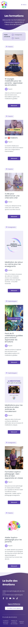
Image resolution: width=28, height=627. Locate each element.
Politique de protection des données (14, 622)
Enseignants (11, 227)
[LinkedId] (17, 598)
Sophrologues (12, 301)
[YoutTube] (10, 598)
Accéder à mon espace (14, 608)
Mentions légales (21, 622)
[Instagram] (7, 598)
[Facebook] (3, 598)
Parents (10, 47)
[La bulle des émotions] (4, 4)
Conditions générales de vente (5, 622)
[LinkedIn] (14, 598)
